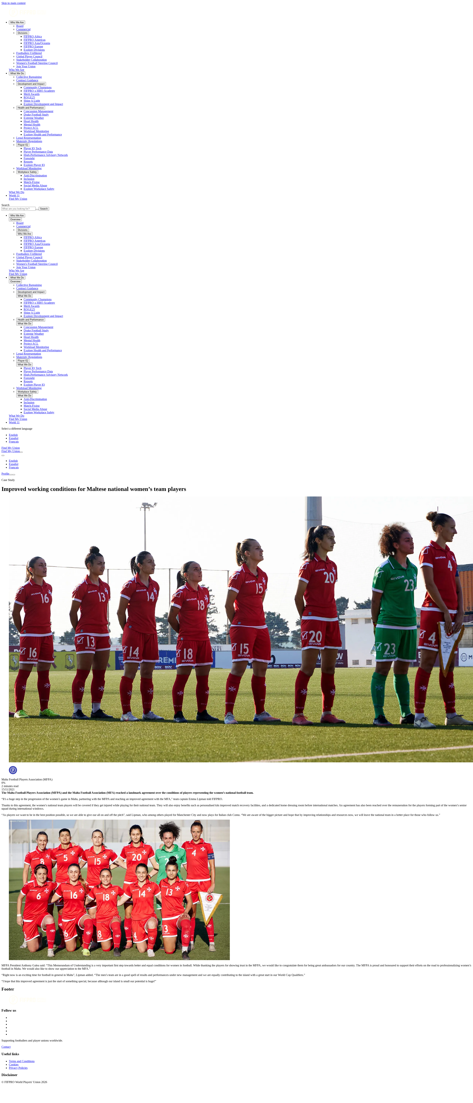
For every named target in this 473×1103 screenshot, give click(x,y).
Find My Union (18, 198)
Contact (6, 1046)
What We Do (17, 73)
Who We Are (17, 22)
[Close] (13, 474)
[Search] (21, 452)
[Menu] (10, 474)
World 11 (14, 195)
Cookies (13, 1064)
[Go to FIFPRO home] (236, 13)
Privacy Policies (18, 1067)
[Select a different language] (2, 455)
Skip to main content (13, 3)
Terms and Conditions (22, 1061)
